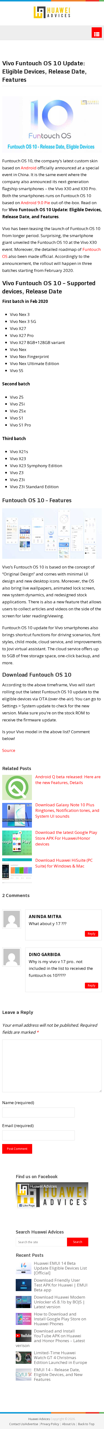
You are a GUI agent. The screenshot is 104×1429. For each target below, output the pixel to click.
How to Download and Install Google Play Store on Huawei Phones (60, 1318)
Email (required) (18, 1125)
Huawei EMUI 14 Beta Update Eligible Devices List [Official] (60, 1268)
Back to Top (86, 1424)
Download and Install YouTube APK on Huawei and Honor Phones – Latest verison (50, 1338)
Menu (97, 32)
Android (29, 168)
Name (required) (18, 1102)
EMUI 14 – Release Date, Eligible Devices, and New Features (58, 1374)
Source (8, 750)
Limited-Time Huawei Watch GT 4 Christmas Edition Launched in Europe (60, 1357)
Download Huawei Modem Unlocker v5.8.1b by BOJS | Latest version (59, 1301)
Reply (91, 934)
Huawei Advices (39, 1419)
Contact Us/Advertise (24, 1424)
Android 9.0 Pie (35, 202)
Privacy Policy (50, 1424)
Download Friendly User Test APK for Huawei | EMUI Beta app (61, 1285)
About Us (69, 1424)
